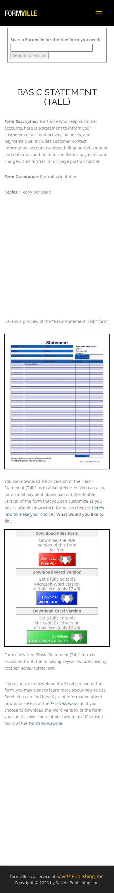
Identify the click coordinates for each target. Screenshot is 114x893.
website (67, 703)
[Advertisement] (57, 257)
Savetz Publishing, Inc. (80, 876)
